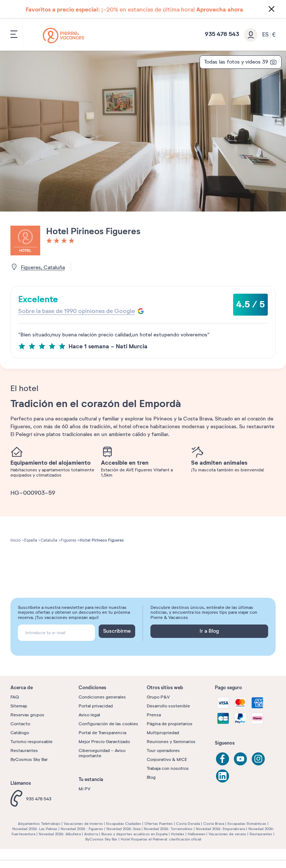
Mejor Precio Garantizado (104, 741)
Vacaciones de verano (227, 834)
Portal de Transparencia (102, 732)
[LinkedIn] (222, 776)
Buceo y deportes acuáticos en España (134, 834)
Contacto (20, 723)
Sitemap (18, 706)
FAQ (14, 697)
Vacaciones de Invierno (83, 823)
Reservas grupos (27, 714)
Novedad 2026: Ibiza (123, 828)
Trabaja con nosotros (168, 768)
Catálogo (19, 732)
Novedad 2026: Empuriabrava (220, 828)
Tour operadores (163, 750)
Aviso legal (89, 714)
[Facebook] (222, 758)
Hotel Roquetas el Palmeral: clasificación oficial (161, 839)
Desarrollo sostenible (168, 706)
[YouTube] (240, 758)
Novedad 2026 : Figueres (82, 828)
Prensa (154, 714)
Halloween (196, 834)
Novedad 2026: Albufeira (60, 834)
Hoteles (177, 834)
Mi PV (84, 788)
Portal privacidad (96, 706)
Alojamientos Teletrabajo (39, 823)
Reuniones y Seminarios (171, 741)
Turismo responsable (31, 741)
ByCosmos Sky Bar (29, 759)
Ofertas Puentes (158, 823)
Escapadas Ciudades (123, 823)
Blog (151, 777)
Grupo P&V (158, 697)
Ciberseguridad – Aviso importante (102, 753)
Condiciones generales (102, 697)
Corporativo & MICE (167, 759)
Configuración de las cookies (108, 723)
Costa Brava (213, 823)
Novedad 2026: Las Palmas (34, 828)
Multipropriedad (163, 732)
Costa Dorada (188, 823)
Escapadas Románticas (247, 823)
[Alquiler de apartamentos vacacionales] (63, 35)
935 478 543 (38, 798)
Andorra (91, 834)
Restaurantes (24, 750)
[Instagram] (258, 758)
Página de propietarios (170, 723)
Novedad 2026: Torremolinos (168, 828)
